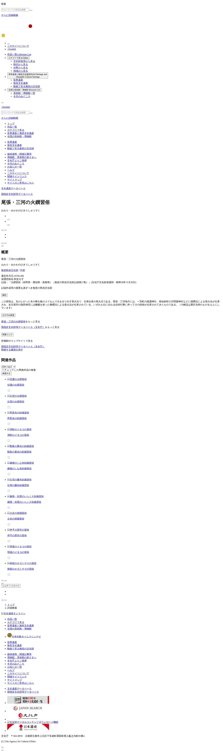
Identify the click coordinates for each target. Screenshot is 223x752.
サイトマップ (14, 179)
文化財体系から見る (24, 61)
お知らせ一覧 (14, 167)
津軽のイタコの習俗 (18, 435)
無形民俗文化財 (9, 270)
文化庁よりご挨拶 (17, 160)
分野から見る (20, 67)
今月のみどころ (21, 96)
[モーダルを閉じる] (2, 747)
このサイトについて (18, 46)
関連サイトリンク (17, 176)
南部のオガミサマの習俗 (20, 569)
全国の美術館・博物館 (24, 90)
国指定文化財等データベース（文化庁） (23, 327)
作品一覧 (19, 54)
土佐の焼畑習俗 (15, 518)
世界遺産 (18, 80)
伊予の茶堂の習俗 (17, 535)
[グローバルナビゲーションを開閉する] (2, 102)
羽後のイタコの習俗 (18, 552)
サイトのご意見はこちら (20, 182)
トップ (11, 123)
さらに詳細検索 (9, 15)
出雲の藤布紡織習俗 (18, 485)
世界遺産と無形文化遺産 (27, 75)
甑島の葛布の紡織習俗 (19, 451)
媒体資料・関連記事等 (19, 154)
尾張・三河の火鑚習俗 (13, 321)
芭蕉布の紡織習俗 (17, 418)
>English (11, 49)
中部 (22, 270)
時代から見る (20, 64)
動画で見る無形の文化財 (26, 86)
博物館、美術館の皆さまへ (21, 157)
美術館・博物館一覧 (24, 93)
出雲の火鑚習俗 (15, 401)
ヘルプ (11, 170)
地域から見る (20, 71)
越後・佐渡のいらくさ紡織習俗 (24, 502)
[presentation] (3, 370)
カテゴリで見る (18, 58)
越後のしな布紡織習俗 (19, 468)
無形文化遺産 (20, 83)
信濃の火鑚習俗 (15, 385)
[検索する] (31, 10)
